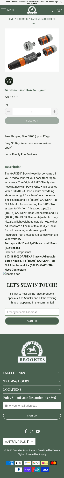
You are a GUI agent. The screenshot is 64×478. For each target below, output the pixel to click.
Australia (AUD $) (17, 441)
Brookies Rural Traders (25, 450)
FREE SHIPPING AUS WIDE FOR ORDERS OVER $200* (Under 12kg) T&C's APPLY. (32, 2)
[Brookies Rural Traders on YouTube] (37, 432)
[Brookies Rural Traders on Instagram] (31, 432)
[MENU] (2, 10)
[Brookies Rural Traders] (32, 10)
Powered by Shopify (35, 454)
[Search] (51, 10)
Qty (6, 104)
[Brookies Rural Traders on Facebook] (26, 432)
